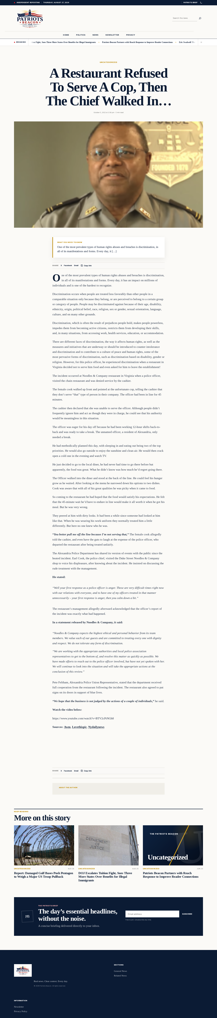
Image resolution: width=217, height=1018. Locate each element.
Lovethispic (79, 726)
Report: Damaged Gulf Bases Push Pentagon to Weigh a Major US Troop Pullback (43, 874)
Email (76, 265)
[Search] (200, 18)
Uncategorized (108, 62)
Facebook (68, 265)
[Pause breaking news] (200, 42)
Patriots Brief (190, 2)
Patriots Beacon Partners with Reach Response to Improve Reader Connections (123, 42)
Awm (67, 726)
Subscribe (187, 914)
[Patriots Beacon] (30, 18)
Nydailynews (96, 726)
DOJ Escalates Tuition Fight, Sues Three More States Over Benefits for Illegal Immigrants (41, 42)
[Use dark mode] (201, 3)
